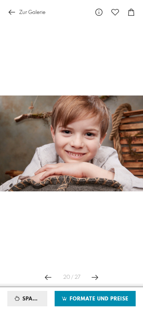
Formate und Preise (98, 299)
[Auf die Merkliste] (115, 12)
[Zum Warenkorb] (131, 12)
